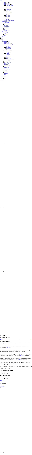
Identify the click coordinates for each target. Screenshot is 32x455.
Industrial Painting (6, 24)
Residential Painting (4, 2)
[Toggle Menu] (9, 2)
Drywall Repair (8, 45)
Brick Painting (8, 15)
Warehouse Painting (7, 30)
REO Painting (6, 66)
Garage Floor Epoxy (9, 46)
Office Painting (6, 27)
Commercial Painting (4, 21)
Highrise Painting (6, 67)
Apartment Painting (7, 26)
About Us (3, 31)
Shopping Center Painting (7, 62)
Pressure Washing (8, 13)
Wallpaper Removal (8, 8)
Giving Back (6, 34)
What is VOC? (8, 18)
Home (2, 1)
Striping (5, 29)
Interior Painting (6, 4)
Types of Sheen (8, 56)
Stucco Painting (8, 16)
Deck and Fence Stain (9, 51)
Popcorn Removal (8, 6)
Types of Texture (8, 10)
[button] (7, 2)
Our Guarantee (6, 72)
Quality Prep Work (8, 11)
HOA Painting (6, 25)
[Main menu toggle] (1, 38)
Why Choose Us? (6, 33)
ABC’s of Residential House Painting (9, 20)
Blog (5, 35)
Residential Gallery (6, 3)
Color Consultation (8, 9)
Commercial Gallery (7, 22)
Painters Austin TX (2, 386)
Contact (3, 36)
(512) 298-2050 (8, 347)
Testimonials (6, 32)
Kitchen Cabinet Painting (9, 5)
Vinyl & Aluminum (8, 17)
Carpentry (7, 14)
